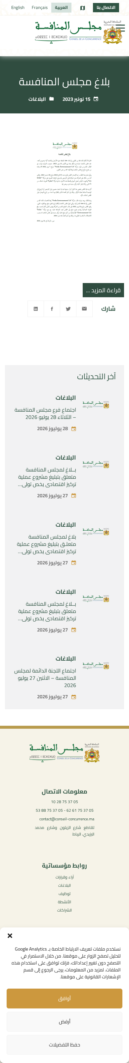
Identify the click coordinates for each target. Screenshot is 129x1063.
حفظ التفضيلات (64, 1044)
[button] (10, 935)
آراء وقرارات (65, 877)
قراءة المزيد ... (103, 290)
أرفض (64, 1021)
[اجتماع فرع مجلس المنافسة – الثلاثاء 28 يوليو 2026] (96, 406)
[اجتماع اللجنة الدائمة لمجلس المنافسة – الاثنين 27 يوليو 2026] (96, 667)
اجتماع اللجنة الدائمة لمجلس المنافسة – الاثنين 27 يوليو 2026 (45, 678)
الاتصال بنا (106, 7)
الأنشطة (64, 902)
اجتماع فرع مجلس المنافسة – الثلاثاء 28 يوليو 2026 (45, 413)
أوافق (64, 998)
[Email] (84, 309)
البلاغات (37, 99)
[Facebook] (52, 309)
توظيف (64, 893)
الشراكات (64, 910)
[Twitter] (68, 309)
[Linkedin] (35, 309)
